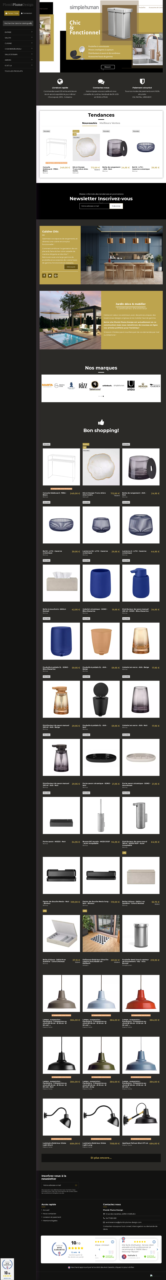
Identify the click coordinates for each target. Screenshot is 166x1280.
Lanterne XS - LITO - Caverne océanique (95, 552)
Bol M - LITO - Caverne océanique (141, 168)
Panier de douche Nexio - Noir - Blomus (56, 902)
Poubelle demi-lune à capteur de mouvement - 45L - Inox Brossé (135, 961)
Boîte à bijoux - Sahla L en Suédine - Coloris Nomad (133, 902)
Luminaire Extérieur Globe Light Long (94, 1144)
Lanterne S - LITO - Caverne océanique (134, 552)
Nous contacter (49, 1214)
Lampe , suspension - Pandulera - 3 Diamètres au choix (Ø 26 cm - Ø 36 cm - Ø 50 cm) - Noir (55, 1084)
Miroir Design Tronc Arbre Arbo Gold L (80, 169)
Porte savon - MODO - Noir (54, 842)
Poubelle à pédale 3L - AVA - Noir (95, 726)
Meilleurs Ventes (110, 123)
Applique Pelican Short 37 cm (135, 1143)
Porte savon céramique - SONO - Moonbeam (136, 784)
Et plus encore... (101, 1157)
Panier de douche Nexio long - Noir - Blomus (96, 902)
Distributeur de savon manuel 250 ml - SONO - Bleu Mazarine (135, 610)
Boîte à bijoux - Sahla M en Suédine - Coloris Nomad (54, 960)
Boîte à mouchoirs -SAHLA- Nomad (54, 610)
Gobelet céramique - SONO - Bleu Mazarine (95, 610)
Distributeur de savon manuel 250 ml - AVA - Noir (56, 784)
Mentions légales (50, 1221)
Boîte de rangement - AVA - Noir (111, 168)
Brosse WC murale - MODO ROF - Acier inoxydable (96, 842)
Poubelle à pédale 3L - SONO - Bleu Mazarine (56, 668)
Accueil (46, 1210)
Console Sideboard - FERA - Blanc (51, 169)
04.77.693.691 (111, 1218)
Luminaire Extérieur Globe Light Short (54, 1144)
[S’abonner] (76, 1185)
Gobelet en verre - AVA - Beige (135, 667)
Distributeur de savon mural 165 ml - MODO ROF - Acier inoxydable (134, 843)
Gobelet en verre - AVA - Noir (135, 725)
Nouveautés (89, 123)
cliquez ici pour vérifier (124, 1267)
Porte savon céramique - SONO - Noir (97, 784)
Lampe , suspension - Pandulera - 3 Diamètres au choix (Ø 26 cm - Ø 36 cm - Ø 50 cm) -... (55, 1022)
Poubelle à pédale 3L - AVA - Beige (95, 668)
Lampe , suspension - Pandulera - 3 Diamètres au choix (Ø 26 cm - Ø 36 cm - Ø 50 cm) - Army (94, 1084)
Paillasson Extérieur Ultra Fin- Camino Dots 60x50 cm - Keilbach (96, 961)
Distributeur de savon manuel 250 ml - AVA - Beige (56, 726)
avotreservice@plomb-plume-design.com (123, 1222)
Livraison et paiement (52, 1217)
